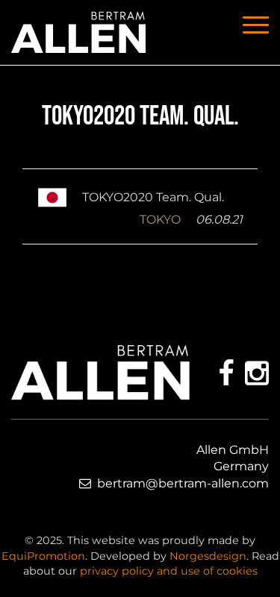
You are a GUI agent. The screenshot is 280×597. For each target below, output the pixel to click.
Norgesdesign (207, 556)
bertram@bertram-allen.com (183, 483)
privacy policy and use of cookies (169, 571)
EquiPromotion (43, 556)
